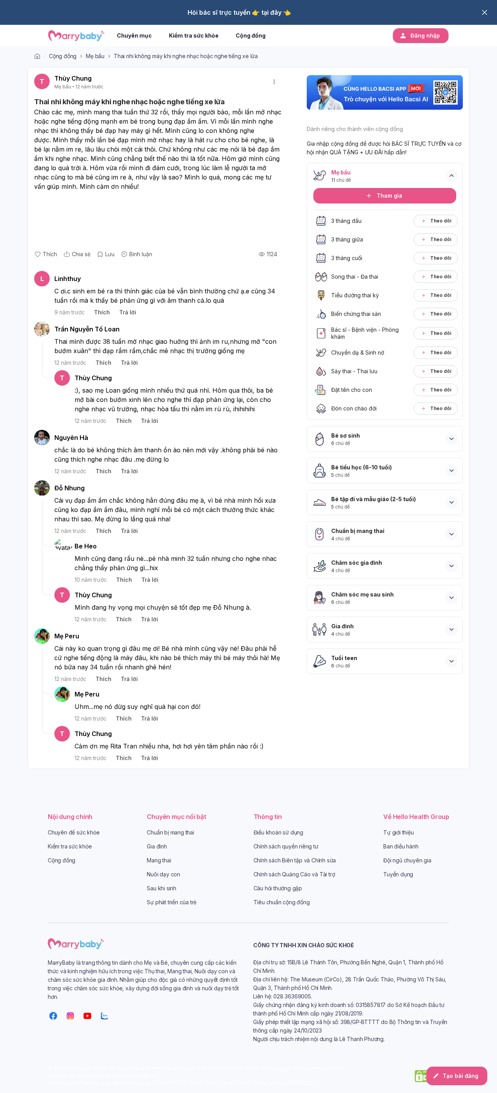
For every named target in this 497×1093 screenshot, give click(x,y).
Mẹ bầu (95, 56)
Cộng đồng (62, 56)
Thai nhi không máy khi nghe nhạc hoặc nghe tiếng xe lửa (186, 56)
